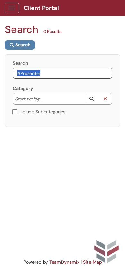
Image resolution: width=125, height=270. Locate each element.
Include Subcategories (42, 112)
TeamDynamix (64, 262)
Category (23, 88)
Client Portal (41, 8)
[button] (91, 98)
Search (20, 63)
